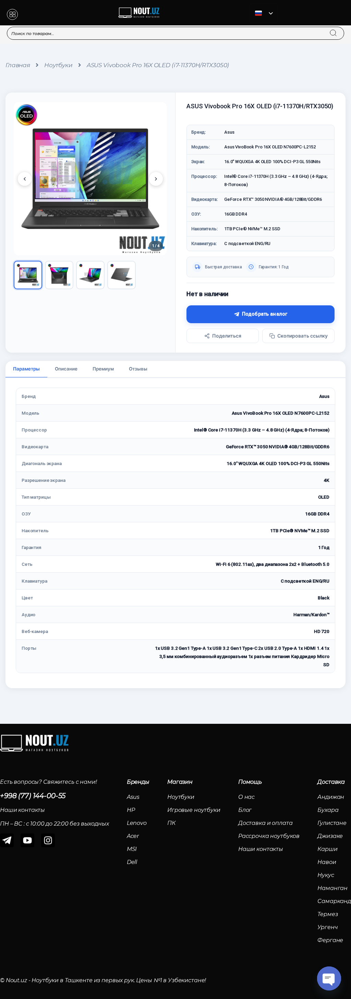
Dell (132, 862)
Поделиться (226, 336)
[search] (340, 29)
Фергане (330, 940)
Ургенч (327, 927)
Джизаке (330, 836)
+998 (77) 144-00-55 (32, 796)
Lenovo (137, 823)
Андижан (330, 797)
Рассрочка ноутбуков (269, 836)
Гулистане (332, 823)
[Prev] (25, 179)
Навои (326, 862)
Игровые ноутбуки (193, 810)
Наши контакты (260, 849)
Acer (133, 836)
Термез (327, 914)
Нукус (325, 875)
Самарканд (334, 901)
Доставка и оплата (265, 823)
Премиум (103, 368)
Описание (66, 368)
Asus (133, 797)
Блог (245, 810)
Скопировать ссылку (302, 336)
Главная (17, 65)
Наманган (332, 888)
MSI (132, 849)
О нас (246, 797)
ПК (171, 823)
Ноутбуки (58, 65)
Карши (327, 849)
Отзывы (138, 368)
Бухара (327, 810)
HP (131, 810)
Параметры (26, 368)
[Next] (156, 179)
